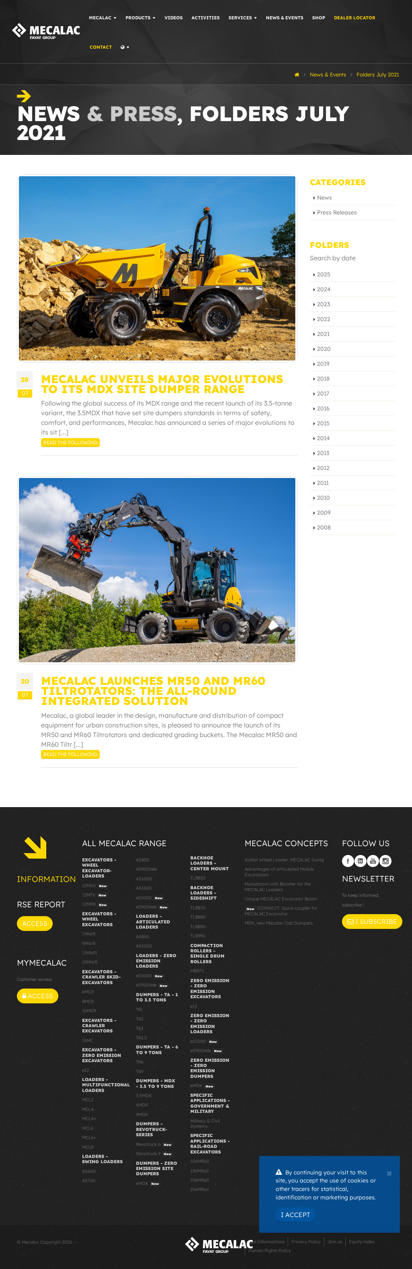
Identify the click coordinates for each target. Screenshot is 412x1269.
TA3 (139, 1028)
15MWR (89, 962)
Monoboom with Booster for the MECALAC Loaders (278, 886)
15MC (87, 1040)
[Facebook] (348, 861)
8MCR (88, 1001)
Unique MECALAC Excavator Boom (281, 899)
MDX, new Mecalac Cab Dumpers (279, 923)
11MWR (89, 953)
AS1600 (144, 888)
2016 (323, 408)
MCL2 (87, 1099)
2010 (323, 497)
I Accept (295, 1215)
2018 (323, 378)
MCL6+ (89, 1137)
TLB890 (198, 926)
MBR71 (197, 971)
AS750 (88, 1180)
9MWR (88, 943)
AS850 (142, 860)
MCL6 (87, 1128)
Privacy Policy (306, 1241)
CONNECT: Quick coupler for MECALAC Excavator (281, 910)
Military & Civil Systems (205, 1123)
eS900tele (151, 907)
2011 (323, 482)
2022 (323, 319)
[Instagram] (385, 861)
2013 (323, 453)
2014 (323, 438)
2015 (323, 423)
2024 (324, 289)
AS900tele (146, 869)
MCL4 (88, 1109)
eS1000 (149, 897)
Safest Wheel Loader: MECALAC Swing (284, 860)
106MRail (199, 1161)
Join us (335, 1241)
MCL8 (87, 1147)
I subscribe (375, 921)
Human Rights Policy (269, 1250)
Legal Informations (264, 1241)
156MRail (199, 1180)
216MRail (199, 1189)
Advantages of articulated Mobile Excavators (279, 871)
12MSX (94, 885)
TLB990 (198, 936)
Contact (101, 47)
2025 (323, 274)
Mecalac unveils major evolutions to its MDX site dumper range (162, 384)
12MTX (94, 895)
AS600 (89, 1171)
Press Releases (337, 212)
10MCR (89, 1011)
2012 (323, 468)
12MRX (94, 904)
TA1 (139, 1009)
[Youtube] (373, 861)
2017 (323, 393)
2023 (323, 304)
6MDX (142, 1105)
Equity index (362, 1241)
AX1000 (144, 946)
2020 (324, 348)
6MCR (88, 992)
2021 (323, 334)
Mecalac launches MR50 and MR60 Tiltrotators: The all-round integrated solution (153, 691)
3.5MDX (144, 1095)
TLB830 (198, 878)
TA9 (139, 1071)
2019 (323, 363)
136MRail (199, 1171)
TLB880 (198, 917)
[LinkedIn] (360, 861)
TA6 (139, 1062)
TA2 (139, 1019)
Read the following (70, 442)
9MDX (142, 1114)
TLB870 (198, 908)
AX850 (142, 936)
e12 (85, 1070)
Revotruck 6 (153, 1144)
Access (34, 923)
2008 (324, 527)
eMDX (147, 1183)
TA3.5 (141, 1037)
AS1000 (144, 879)
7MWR (88, 934)
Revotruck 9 (153, 1153)
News (324, 197)
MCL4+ (89, 1118)
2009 (324, 512)
